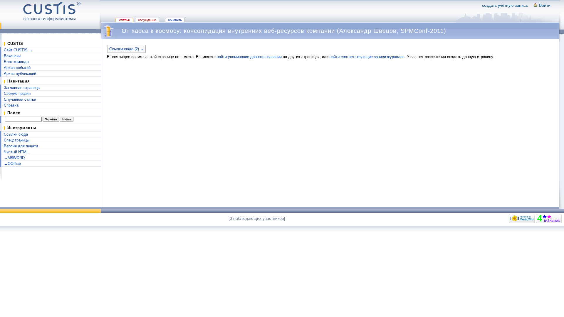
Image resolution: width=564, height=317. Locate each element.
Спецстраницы (16, 140)
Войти (544, 5)
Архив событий (17, 67)
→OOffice (12, 163)
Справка (11, 105)
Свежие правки (17, 93)
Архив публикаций (20, 73)
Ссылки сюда (16, 134)
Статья (124, 20)
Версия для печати (21, 146)
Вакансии (12, 56)
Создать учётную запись (505, 5)
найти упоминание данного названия (249, 57)
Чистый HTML (16, 152)
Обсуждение (147, 20)
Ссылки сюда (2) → (126, 49)
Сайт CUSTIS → (18, 50)
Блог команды (16, 62)
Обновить (175, 20)
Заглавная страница (22, 87)
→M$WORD (14, 158)
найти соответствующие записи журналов (367, 57)
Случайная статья (20, 99)
